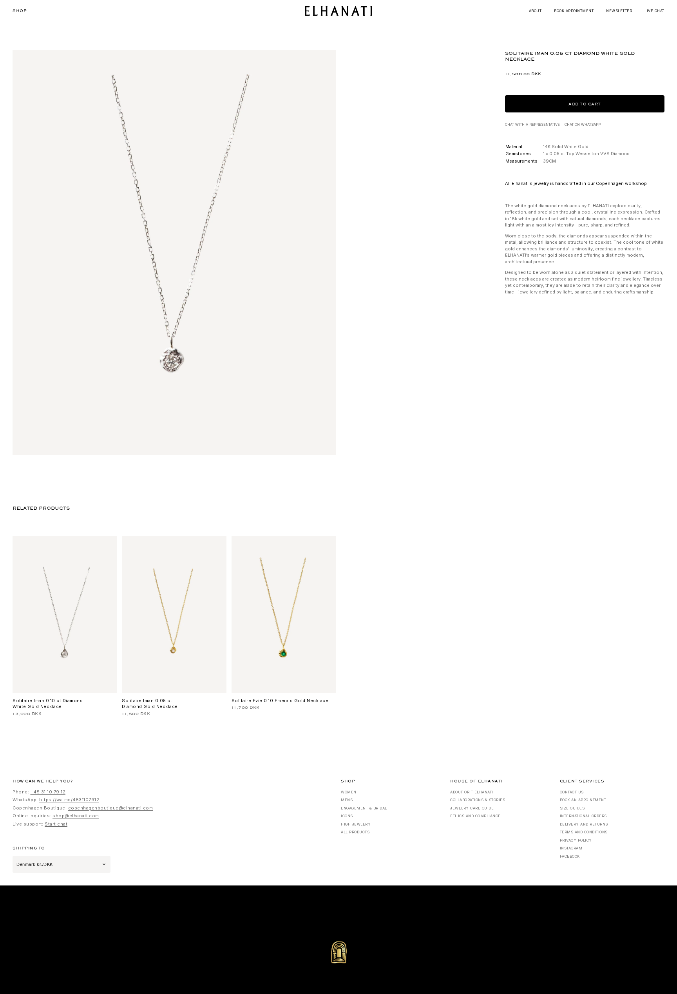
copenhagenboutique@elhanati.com (110, 808)
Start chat (56, 824)
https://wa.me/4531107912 (69, 799)
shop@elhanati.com (75, 815)
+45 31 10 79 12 (48, 792)
